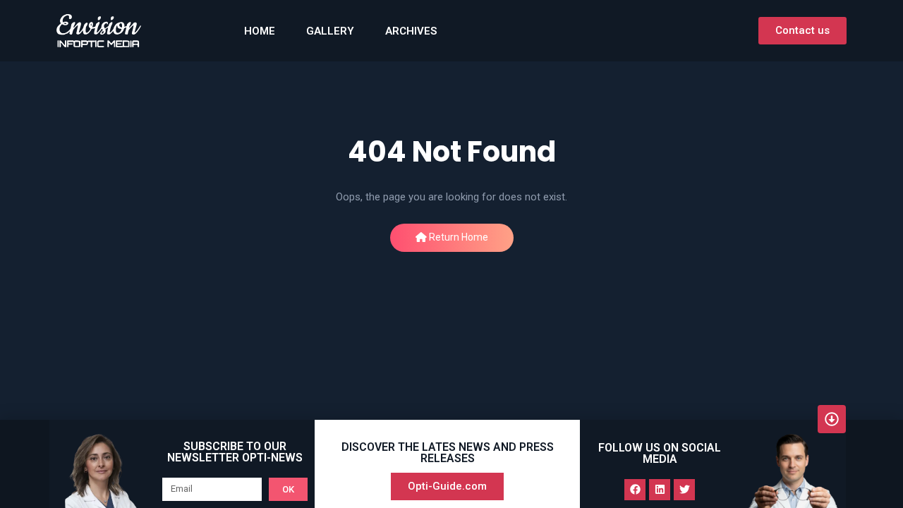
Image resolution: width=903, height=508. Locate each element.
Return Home (457, 237)
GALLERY (330, 31)
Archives (411, 31)
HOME (259, 31)
